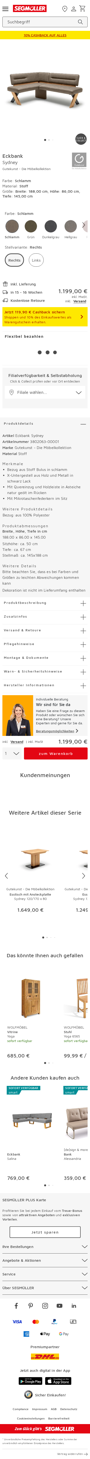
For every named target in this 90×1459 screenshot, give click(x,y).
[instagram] (45, 1306)
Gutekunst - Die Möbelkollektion (26, 169)
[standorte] (65, 9)
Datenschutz (68, 1409)
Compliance (21, 1409)
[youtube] (59, 1306)
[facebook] (16, 1306)
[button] (12, 229)
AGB (54, 1409)
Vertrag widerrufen (70, 1454)
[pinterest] (31, 1306)
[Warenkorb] (83, 9)
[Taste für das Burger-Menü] (5, 8)
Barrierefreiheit (59, 1418)
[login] (74, 9)
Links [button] (36, 260)
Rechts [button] (14, 260)
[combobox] (12, 753)
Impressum (39, 1409)
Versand (79, 301)
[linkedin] (74, 1306)
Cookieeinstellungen (31, 1418)
